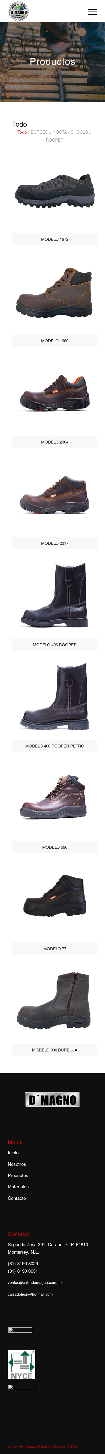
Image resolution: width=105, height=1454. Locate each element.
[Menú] (89, 11)
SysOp (72, 1446)
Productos (18, 1175)
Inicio (13, 1152)
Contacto (17, 1197)
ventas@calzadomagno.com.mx (35, 1282)
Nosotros (17, 1163)
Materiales (18, 1186)
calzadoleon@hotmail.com (30, 1294)
